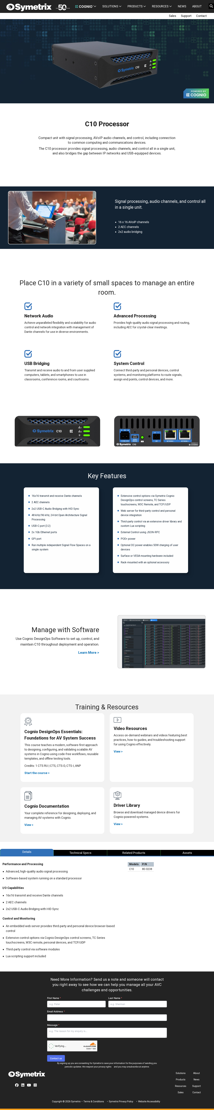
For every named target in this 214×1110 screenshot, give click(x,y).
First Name (54, 998)
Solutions (110, 6)
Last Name (115, 998)
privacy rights (104, 1066)
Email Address (56, 1011)
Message (53, 1025)
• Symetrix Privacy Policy (119, 1101)
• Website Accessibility (148, 1101)
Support (186, 16)
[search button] (211, 6)
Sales (172, 16)
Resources (160, 6)
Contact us (56, 1058)
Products (135, 6)
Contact (201, 16)
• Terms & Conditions (92, 1101)
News (182, 6)
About (197, 6)
